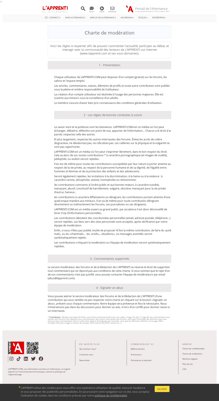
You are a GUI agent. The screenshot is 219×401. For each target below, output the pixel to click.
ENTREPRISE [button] (158, 17)
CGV (184, 369)
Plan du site (187, 364)
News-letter (84, 360)
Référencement (138, 349)
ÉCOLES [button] (142, 17)
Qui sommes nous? (87, 349)
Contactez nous (86, 354)
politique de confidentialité (111, 395)
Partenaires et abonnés (141, 360)
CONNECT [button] (54, 17)
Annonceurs (136, 354)
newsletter (112, 11)
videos (101, 11)
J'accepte (162, 388)
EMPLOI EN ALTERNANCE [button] (102, 17)
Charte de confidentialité (193, 348)
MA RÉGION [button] (126, 17)
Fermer (19, 386)
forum (91, 11)
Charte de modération (192, 353)
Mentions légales (190, 358)
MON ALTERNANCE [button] (74, 17)
